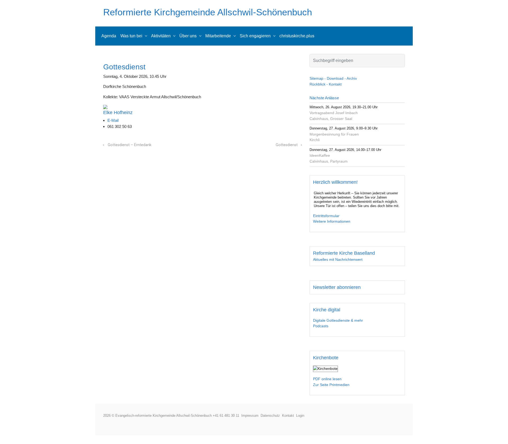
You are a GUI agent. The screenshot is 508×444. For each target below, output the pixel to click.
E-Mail (113, 120)
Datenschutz (271, 416)
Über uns (188, 36)
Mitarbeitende (218, 36)
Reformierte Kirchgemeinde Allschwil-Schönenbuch (207, 12)
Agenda (108, 36)
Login (300, 416)
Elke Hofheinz (118, 112)
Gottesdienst (287, 145)
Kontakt (289, 416)
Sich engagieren (255, 36)
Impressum (251, 416)
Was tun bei (131, 36)
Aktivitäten (161, 36)
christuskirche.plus (296, 36)
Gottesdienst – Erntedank (129, 145)
